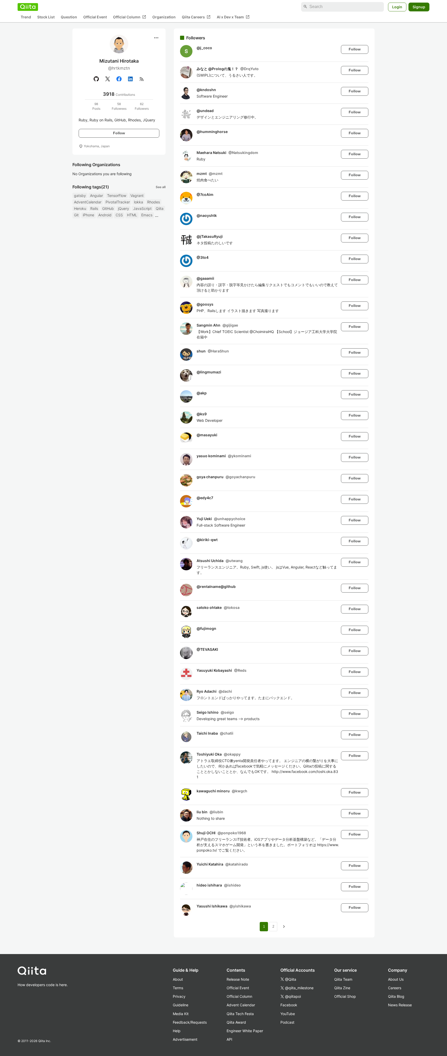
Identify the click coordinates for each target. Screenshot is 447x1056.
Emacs (146, 215)
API (229, 1039)
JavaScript (142, 208)
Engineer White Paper (245, 1031)
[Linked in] (130, 79)
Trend (26, 17)
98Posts (96, 106)
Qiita (159, 208)
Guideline (180, 1005)
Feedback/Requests (190, 1022)
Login (397, 6)
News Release (400, 1005)
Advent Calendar (241, 1005)
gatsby (80, 195)
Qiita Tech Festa (240, 1013)
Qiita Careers (196, 16)
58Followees (119, 106)
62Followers (142, 106)
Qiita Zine (342, 988)
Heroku (80, 208)
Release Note (238, 979)
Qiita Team (343, 979)
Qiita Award (236, 1022)
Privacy (179, 996)
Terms (178, 988)
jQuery (123, 208)
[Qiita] (28, 7)
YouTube (287, 1013)
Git (76, 215)
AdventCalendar (87, 202)
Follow (119, 133)
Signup (419, 6)
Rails (94, 208)
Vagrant (137, 195)
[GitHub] (96, 79)
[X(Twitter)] (107, 79)
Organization (164, 17)
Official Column (129, 16)
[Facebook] (119, 79)
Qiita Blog (396, 996)
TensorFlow (116, 195)
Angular (96, 195)
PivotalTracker (118, 202)
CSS (119, 215)
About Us (396, 979)
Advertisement (185, 1039)
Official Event (95, 17)
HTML (132, 215)
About (178, 979)
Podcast (287, 1022)
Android (104, 215)
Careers (394, 988)
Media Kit (181, 1013)
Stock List (46, 17)
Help (177, 1031)
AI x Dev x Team (233, 16)
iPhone (88, 215)
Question (69, 17)
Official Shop (345, 996)
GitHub (108, 208)
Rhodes (153, 202)
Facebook (288, 1005)
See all (161, 187)
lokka (138, 202)
